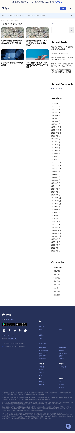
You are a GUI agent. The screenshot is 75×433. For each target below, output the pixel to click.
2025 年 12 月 (56, 127)
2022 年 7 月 (55, 245)
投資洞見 (36, 15)
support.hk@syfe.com (8, 335)
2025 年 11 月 (56, 130)
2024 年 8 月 (55, 174)
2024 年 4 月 (55, 186)
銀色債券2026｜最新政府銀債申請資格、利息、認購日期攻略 (62, 65)
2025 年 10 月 (56, 133)
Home (3, 20)
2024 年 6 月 (55, 180)
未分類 (56, 288)
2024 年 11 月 (56, 165)
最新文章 (4, 15)
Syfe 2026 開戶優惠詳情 (59, 53)
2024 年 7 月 (55, 177)
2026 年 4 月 (55, 115)
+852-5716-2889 (12, 340)
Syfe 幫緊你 (11, 15)
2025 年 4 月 (55, 151)
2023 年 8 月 (55, 210)
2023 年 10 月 (56, 204)
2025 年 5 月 (55, 148)
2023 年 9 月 (55, 207)
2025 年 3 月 (55, 154)
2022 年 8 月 (55, 242)
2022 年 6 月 (55, 248)
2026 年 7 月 (55, 106)
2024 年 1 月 (55, 195)
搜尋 (52, 23)
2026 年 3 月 (55, 118)
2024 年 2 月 (55, 192)
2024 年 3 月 (55, 189)
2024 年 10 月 (56, 168)
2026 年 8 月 (55, 103)
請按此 (4, 346)
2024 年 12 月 (56, 162)
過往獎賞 (57, 295)
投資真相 (18, 15)
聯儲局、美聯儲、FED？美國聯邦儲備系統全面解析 (62, 48)
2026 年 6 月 (55, 109)
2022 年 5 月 (55, 251)
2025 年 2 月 (55, 156)
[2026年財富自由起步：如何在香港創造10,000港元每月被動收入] (37, 54)
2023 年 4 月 (55, 221)
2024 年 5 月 (55, 183)
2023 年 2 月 (55, 227)
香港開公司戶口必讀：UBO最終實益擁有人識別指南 (62, 59)
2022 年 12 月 (56, 230)
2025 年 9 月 (55, 136)
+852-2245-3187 (12, 338)
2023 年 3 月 (55, 224)
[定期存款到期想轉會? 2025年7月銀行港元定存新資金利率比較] (37, 32)
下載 (63, 8)
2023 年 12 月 (56, 198)
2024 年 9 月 (55, 171)
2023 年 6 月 (55, 215)
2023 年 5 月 (55, 218)
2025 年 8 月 (55, 139)
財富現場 (43, 15)
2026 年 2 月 (55, 121)
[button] (70, 9)
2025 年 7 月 (55, 142)
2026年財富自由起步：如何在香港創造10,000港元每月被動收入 (37, 65)
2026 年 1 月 (55, 124)
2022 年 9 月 (55, 239)
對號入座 (24, 15)
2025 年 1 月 (55, 159)
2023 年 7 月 (55, 212)
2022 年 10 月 (56, 236)
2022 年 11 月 (56, 233)
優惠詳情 (57, 271)
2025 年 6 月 (55, 145)
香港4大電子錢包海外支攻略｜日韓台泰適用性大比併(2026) (62, 71)
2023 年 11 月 (56, 201)
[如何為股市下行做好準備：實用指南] (12, 54)
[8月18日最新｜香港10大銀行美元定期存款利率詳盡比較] (12, 32)
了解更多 (57, 2)
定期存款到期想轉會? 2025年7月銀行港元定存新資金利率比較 (36, 43)
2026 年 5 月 (55, 112)
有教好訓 (30, 15)
